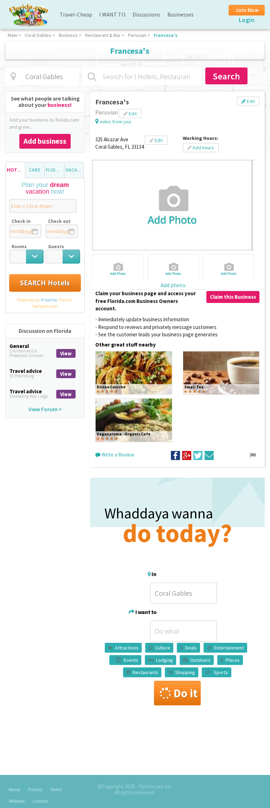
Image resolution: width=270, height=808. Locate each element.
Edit (250, 101)
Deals (191, 648)
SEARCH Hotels (45, 282)
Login (247, 20)
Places (233, 660)
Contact (40, 801)
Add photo (173, 285)
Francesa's (166, 35)
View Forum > (45, 409)
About (14, 790)
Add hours (203, 147)
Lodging (164, 660)
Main (12, 35)
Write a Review (117, 454)
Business (68, 35)
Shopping (185, 672)
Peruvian (137, 35)
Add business (45, 141)
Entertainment (229, 648)
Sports (221, 672)
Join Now (247, 10)
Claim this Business (233, 296)
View (66, 353)
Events (131, 660)
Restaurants (145, 672)
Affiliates (16, 801)
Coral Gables (38, 35)
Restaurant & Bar (103, 35)
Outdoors (200, 660)
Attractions (127, 648)
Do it (185, 693)
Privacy (35, 790)
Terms (56, 790)
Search (226, 76)
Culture (162, 648)
